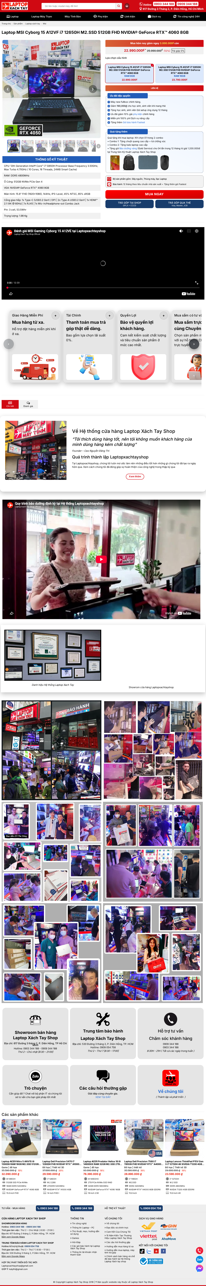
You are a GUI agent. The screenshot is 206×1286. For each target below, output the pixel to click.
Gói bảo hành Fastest (134, 122)
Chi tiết (10, 406)
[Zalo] (149, 1251)
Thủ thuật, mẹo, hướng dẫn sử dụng (84, 1232)
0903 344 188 (164, 4)
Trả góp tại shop (129, 204)
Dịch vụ (156, 16)
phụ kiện (137, 114)
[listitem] (13, 146)
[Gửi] (119, 6)
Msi (44, 23)
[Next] (197, 1149)
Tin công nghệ (79, 1223)
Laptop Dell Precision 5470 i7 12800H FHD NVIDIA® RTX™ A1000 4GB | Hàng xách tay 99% (60, 1163)
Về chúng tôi (170, 1091)
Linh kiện (130, 16)
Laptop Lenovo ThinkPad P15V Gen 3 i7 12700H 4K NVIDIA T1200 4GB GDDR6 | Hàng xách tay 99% (184, 1163)
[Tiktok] (142, 1251)
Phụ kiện (103, 16)
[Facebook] (163, 1251)
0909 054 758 (152, 1208)
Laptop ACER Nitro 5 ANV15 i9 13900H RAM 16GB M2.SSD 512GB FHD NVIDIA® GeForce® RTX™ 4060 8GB (21, 1163)
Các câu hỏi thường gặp (118, 1242)
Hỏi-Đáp (76, 1242)
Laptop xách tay (32, 23)
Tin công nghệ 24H (189, 16)
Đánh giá (28, 406)
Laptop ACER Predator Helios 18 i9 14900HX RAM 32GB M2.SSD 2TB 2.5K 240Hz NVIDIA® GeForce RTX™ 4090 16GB (102, 1163)
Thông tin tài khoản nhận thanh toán (83, 1253)
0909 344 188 (187, 4)
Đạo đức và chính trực (117, 1227)
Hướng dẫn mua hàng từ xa (119, 1246)
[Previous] (9, 1149)
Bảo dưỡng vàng (128, 148)
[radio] (129, 73)
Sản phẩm (18, 23)
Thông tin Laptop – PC (83, 1227)
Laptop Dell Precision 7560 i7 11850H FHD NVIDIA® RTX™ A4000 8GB (142, 1163)
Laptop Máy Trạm (41, 16)
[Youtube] (156, 1251)
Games (75, 1238)
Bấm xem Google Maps (13, 1236)
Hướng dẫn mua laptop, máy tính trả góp (119, 1251)
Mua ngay (154, 194)
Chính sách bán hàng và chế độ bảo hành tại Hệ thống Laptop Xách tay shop (120, 1258)
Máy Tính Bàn (73, 16)
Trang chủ (6, 23)
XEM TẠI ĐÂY (103, 1097)
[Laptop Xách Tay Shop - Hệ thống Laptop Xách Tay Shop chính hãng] (15, 6)
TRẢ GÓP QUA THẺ (179, 204)
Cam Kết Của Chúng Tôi (118, 1232)
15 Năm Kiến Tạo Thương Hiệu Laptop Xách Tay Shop (118, 1236)
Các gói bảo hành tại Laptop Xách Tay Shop (85, 1247)
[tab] (10, 404)
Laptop (14, 16)
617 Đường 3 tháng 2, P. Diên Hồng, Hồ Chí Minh (173, 8)
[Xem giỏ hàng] (127, 6)
